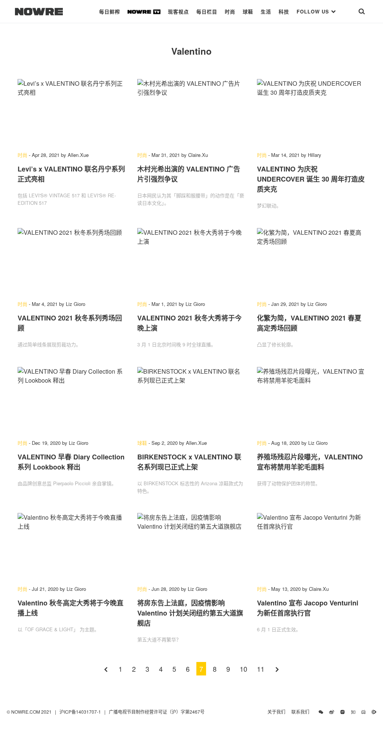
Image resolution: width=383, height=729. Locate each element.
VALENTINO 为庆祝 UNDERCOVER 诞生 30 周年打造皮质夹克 (311, 179)
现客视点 (178, 11)
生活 (266, 11)
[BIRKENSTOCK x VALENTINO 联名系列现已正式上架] (191, 399)
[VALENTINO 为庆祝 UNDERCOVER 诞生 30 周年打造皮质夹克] (311, 111)
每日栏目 (206, 11)
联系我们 (302, 711)
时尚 (230, 11)
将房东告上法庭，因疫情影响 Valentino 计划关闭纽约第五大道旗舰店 (190, 613)
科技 (284, 11)
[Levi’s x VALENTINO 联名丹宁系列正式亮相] (72, 111)
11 (260, 669)
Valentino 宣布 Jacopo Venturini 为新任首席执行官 (307, 608)
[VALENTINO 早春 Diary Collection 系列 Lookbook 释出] (72, 399)
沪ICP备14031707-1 (80, 711)
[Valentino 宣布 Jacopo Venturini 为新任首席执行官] (311, 545)
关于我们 (276, 711)
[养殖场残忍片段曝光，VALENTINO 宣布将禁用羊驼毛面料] (311, 399)
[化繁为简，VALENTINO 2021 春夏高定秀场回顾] (311, 260)
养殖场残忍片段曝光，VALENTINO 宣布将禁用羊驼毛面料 (310, 462)
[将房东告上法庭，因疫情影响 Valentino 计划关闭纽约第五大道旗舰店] (191, 545)
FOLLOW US (314, 11)
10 (243, 669)
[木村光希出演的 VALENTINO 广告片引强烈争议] (191, 111)
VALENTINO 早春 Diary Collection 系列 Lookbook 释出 (71, 462)
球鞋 (248, 11)
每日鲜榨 (109, 11)
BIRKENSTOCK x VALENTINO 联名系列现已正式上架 (189, 462)
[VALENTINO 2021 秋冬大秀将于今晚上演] (191, 260)
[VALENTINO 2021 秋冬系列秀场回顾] (72, 260)
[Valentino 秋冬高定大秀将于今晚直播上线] (72, 545)
